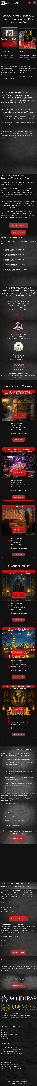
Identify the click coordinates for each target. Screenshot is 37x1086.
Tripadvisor (18, 355)
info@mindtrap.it (9, 911)
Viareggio (5, 1044)
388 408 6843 (6, 909)
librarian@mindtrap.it (11, 945)
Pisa (2, 1058)
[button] (29, 3)
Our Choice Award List (18, 334)
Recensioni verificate (18, 374)
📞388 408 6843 (5, 943)
